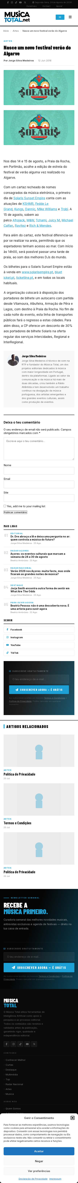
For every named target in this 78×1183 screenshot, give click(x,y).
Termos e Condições (54, 698)
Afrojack (19, 220)
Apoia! (59, 6)
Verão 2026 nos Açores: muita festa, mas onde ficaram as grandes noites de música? (40, 573)
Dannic (30, 209)
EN (21, 6)
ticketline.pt (24, 278)
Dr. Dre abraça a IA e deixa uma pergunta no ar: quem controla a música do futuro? (40, 538)
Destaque (11, 1069)
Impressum (55, 1178)
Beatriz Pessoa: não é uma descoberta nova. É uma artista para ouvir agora (40, 607)
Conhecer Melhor (16, 1059)
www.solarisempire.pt (37, 272)
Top (8, 1079)
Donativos (31, 6)
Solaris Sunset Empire (29, 198)
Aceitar (39, 1151)
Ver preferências (39, 1171)
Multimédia (12, 1074)
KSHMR (28, 204)
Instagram (17, 637)
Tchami (41, 220)
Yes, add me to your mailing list (25, 506)
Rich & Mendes (40, 225)
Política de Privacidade (20, 701)
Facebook (16, 629)
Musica (10, 1093)
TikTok (15, 653)
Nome (7, 465)
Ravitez (20, 225)
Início (6, 31)
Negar (39, 1161)
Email (7, 479)
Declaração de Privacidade (33, 1178)
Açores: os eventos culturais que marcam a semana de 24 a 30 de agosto (38, 555)
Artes (16, 31)
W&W (30, 220)
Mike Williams (47, 209)
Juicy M (54, 220)
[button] (72, 1118)
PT (15, 6)
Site (6, 492)
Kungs (18, 209)
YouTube (15, 645)
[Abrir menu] (70, 17)
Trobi (64, 209)
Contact (46, 6)
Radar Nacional (14, 1084)
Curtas (9, 1064)
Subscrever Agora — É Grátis (41, 689)
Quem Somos (13, 1108)
